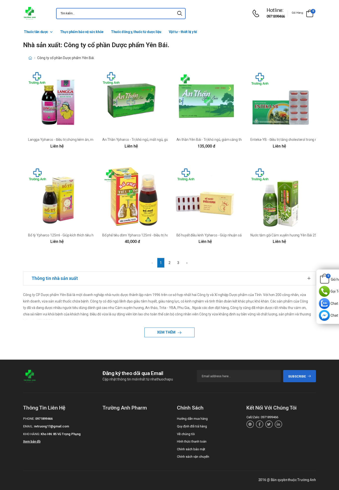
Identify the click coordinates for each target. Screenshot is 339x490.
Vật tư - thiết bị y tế (183, 32)
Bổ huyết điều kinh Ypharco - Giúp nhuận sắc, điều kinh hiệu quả (224, 235)
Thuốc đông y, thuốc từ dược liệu (136, 32)
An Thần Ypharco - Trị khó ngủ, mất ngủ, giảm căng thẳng (146, 140)
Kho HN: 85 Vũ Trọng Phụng (61, 434)
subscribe (297, 376)
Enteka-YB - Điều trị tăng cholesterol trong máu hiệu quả (293, 140)
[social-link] (250, 424)
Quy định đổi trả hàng (192, 426)
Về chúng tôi (186, 434)
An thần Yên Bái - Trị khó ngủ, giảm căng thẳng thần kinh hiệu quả (226, 140)
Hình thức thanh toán (191, 441)
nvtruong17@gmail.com (51, 426)
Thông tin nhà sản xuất (55, 278)
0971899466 (276, 16)
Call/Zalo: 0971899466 (262, 417)
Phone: (28, 418)
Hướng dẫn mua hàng (192, 418)
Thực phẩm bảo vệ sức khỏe (81, 32)
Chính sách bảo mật (191, 449)
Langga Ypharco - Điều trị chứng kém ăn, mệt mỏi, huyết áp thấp (76, 140)
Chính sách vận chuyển (193, 456)
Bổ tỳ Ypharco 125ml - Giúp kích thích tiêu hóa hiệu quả (69, 235)
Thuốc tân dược (36, 32)
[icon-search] (180, 13)
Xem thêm (166, 332)
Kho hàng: (31, 434)
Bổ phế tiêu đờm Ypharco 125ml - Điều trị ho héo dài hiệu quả (148, 235)
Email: (28, 426)
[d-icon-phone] (257, 13)
